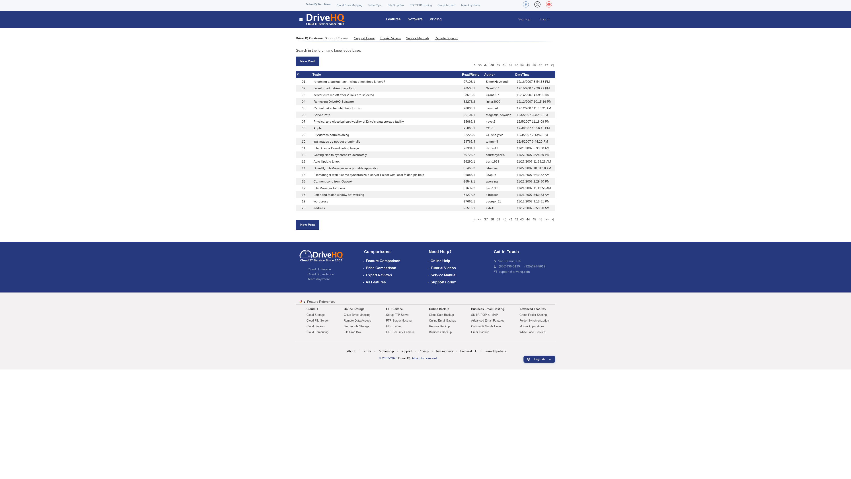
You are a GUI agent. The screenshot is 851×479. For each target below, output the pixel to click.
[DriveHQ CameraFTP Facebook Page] (526, 4)
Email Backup (480, 332)
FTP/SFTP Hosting (421, 5)
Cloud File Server (317, 320)
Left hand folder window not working (339, 194)
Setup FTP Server (397, 314)
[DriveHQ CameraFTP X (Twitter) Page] (537, 4)
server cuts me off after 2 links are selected (344, 95)
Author (489, 74)
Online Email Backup (442, 320)
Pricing (436, 19)
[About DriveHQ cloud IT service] (321, 258)
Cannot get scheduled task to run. (337, 108)
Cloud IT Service (319, 269)
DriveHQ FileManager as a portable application (346, 168)
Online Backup (439, 309)
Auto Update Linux (327, 161)
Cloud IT (312, 309)
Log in (544, 19)
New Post (307, 61)
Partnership (386, 351)
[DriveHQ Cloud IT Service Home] (322, 19)
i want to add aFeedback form (334, 88)
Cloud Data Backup (441, 314)
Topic (316, 74)
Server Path (322, 115)
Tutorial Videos (390, 38)
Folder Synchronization (534, 320)
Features (393, 19)
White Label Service (532, 332)
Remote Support (446, 38)
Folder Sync (375, 5)
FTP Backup (394, 326)
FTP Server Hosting (399, 320)
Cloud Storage (315, 314)
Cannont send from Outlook (333, 181)
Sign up (524, 19)
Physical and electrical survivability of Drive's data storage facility (359, 121)
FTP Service (394, 309)
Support (406, 351)
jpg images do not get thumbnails (337, 141)
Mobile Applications (531, 326)
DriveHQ (404, 358)
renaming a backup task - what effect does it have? (349, 81)
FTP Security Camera (400, 332)
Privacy (424, 351)
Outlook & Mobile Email (486, 326)
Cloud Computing (317, 332)
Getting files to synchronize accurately (340, 155)
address (319, 208)
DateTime (522, 74)
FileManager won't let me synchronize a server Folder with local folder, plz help (369, 175)
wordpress (321, 201)
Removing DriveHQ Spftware (334, 101)
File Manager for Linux (329, 188)
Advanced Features (532, 309)
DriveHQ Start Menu (318, 4)
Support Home (364, 38)
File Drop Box (396, 5)
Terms (366, 351)
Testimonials (444, 351)
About (351, 351)
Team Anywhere (470, 5)
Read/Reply (470, 74)
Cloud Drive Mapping (349, 5)
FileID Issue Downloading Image (336, 148)
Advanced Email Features (487, 320)
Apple (318, 128)
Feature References (321, 301)
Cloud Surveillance (321, 274)
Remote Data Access (357, 320)
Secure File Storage (356, 326)
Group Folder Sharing (533, 314)
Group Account (446, 5)
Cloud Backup (315, 326)
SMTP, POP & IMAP (484, 314)
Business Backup (440, 332)
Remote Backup (439, 326)
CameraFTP (468, 351)
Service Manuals (417, 38)
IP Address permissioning (331, 135)
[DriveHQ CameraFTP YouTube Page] (549, 4)
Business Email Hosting (487, 309)
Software (415, 19)
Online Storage (354, 309)
